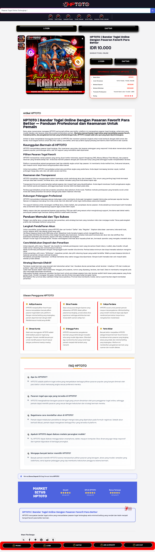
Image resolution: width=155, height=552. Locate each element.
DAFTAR (108, 28)
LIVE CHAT (139, 546)
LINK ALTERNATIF (109, 545)
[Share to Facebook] (29, 540)
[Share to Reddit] (47, 540)
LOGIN (46, 28)
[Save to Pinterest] (41, 540)
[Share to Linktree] (35, 540)
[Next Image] (83, 65)
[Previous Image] (27, 65)
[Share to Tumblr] (53, 540)
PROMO (18, 545)
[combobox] (75, 10)
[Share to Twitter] (23, 540)
